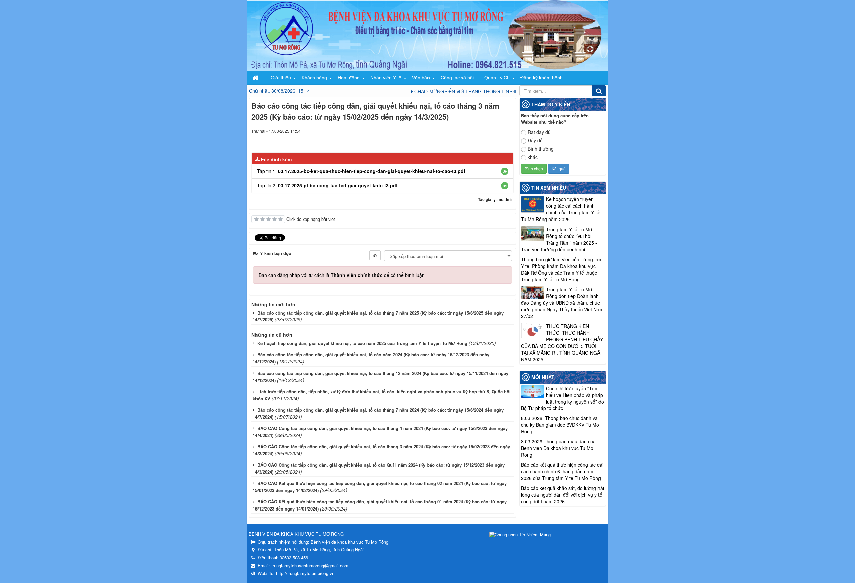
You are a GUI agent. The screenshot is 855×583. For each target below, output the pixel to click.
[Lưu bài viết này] (508, 130)
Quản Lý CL (497, 77)
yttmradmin (504, 199)
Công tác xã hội (457, 77)
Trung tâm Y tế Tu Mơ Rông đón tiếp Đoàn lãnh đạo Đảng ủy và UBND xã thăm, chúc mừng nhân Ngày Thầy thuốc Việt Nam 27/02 (562, 302)
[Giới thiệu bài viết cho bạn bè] (484, 130)
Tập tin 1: (361, 171)
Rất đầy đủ (539, 132)
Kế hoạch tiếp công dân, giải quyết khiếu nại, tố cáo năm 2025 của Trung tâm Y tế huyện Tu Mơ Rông (362, 343)
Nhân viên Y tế (385, 77)
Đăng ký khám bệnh (541, 77)
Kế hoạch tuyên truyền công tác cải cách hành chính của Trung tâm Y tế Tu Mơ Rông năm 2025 (560, 209)
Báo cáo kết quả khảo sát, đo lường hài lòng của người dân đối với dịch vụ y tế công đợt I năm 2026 (562, 495)
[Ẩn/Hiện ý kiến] (375, 255)
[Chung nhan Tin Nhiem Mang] (520, 534)
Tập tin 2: (327, 185)
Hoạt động (349, 77)
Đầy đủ (535, 140)
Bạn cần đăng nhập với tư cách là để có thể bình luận (342, 275)
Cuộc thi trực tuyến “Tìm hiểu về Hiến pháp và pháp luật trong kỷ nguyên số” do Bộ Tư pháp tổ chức (562, 398)
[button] (505, 171)
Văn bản (421, 77)
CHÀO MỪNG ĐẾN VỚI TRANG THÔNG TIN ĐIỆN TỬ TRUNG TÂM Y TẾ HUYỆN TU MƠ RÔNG (506, 91)
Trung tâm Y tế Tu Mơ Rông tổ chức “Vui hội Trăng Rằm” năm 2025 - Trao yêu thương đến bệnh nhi (559, 239)
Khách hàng (314, 77)
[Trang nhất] (256, 78)
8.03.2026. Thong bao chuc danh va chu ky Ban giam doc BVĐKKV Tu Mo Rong (560, 425)
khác (533, 157)
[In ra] (496, 130)
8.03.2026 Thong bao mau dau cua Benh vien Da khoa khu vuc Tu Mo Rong (558, 448)
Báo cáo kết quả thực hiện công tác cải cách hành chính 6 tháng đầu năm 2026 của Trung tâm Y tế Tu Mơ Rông (562, 471)
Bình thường (541, 148)
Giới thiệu (281, 77)
